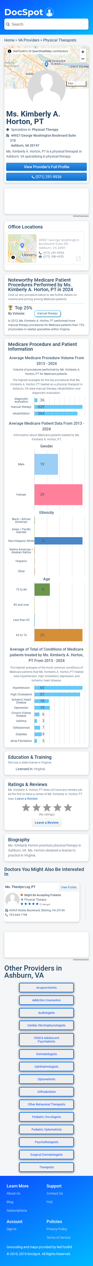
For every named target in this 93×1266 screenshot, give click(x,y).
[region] (46, 67)
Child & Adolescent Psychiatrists (46, 1039)
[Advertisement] (46, 201)
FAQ (49, 1202)
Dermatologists (46, 1054)
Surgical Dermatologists (46, 1154)
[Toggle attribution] (9, 51)
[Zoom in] (82, 51)
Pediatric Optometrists (46, 1129)
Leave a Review (26, 799)
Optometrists (46, 1079)
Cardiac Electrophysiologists (46, 1025)
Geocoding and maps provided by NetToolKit (39, 1247)
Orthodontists (46, 1092)
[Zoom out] (82, 58)
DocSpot (23, 11)
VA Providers (28, 40)
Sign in (11, 1229)
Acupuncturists (46, 987)
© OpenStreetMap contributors (48, 51)
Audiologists (46, 1013)
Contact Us (54, 1193)
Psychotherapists (46, 1142)
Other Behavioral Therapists (46, 1104)
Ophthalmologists (46, 1066)
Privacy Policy (56, 1229)
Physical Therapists (59, 40)
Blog (10, 1202)
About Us (13, 1193)
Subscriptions (17, 1210)
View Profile (68, 887)
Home (9, 40)
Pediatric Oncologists (46, 1117)
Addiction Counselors (46, 1000)
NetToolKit (20, 51)
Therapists (46, 1167)
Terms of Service (58, 1237)
